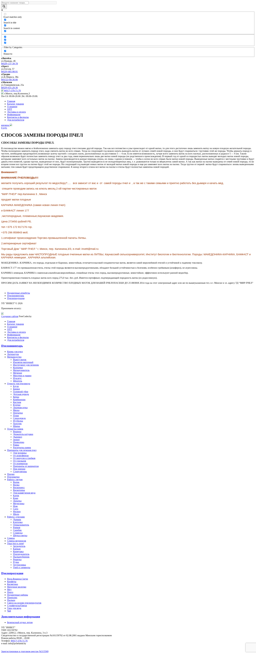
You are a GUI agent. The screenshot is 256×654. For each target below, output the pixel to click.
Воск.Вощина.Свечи (17, 579)
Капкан (17, 549)
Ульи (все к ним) (15, 543)
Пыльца (11, 600)
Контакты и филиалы (18, 117)
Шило (16, 514)
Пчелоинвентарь (15, 295)
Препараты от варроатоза (26, 466)
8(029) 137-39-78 (9, 63)
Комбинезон (19, 399)
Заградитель (19, 546)
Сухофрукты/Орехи (17, 605)
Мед (9, 589)
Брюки (16, 389)
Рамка (16, 445)
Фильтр (17, 511)
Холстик (17, 423)
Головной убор (20, 391)
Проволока (18, 442)
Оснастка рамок (15, 429)
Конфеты (11, 581)
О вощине (12, 106)
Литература (13, 354)
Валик (16, 482)
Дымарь (17, 519)
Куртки (16, 405)
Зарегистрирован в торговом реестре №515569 (24, 651)
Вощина (17, 431)
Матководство (14, 357)
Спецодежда (19, 418)
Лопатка (17, 501)
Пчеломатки (13, 477)
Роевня (16, 527)
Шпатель (17, 381)
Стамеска (18, 533)
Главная (11, 101)
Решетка (17, 559)
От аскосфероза (21, 455)
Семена (11, 538)
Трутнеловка (19, 565)
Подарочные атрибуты (18, 293)
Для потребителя (15, 120)
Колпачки (18, 367)
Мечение (17, 373)
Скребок (17, 530)
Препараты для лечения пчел (21, 450)
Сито (15, 509)
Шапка (16, 426)
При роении (19, 469)
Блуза (16, 386)
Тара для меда (14, 608)
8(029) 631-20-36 (9, 87)
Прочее (11, 474)
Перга (10, 592)
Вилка (16, 485)
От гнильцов (19, 461)
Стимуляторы (20, 471)
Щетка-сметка (20, 535)
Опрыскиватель (21, 525)
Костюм (17, 402)
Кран (15, 498)
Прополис (12, 597)
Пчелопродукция (15, 298)
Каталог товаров (15, 104)
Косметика (12, 584)
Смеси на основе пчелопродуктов (24, 603)
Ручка (16, 562)
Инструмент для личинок (26, 365)
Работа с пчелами (16, 517)
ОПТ (9, 109)
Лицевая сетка (20, 407)
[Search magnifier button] (4, 6)
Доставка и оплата (16, 112)
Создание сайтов (9, 316)
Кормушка (18, 551)
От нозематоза (20, 463)
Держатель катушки (23, 434)
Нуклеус (17, 378)
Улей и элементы (21, 567)
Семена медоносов (16, 541)
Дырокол (17, 437)
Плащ (16, 415)
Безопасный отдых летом (20, 622)
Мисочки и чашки (22, 375)
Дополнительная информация (20, 616)
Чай (9, 611)
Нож (15, 506)
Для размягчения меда (24, 493)
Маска (16, 410)
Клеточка (18, 522)
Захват (16, 439)
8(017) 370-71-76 (12, 90)
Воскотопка (19, 490)
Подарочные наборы (17, 595)
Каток (16, 495)
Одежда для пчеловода (18, 383)
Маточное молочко (16, 587)
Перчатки (18, 413)
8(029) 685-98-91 (9, 71)
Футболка (18, 421)
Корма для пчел (15, 351)
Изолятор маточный (23, 362)
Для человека (20, 453)
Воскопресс (19, 487)
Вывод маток (19, 359)
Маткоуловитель (21, 370)
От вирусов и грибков (24, 458)
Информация (13, 114)
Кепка (16, 397)
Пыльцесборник (21, 557)
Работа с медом (15, 479)
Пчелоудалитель (21, 554)
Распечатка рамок (22, 447)
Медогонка (18, 503)
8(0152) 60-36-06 (9, 79)
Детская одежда (21, 394)
